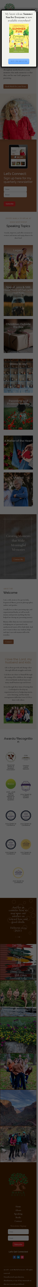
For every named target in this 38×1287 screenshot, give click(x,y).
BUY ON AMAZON (19, 61)
